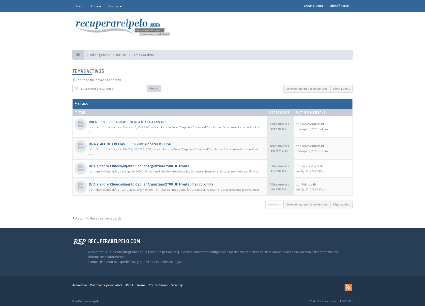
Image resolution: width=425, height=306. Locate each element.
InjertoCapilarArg (107, 171)
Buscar (113, 6)
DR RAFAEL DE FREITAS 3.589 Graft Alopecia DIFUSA (130, 144)
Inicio (80, 6)
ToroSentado (311, 124)
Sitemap (177, 285)
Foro (95, 6)
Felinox (307, 184)
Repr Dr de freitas (108, 127)
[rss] (348, 287)
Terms (141, 285)
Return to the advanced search (98, 80)
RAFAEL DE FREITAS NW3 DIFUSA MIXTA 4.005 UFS (128, 121)
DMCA (129, 285)
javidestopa (310, 166)
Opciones (274, 204)
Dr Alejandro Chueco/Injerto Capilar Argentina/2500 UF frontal (140, 166)
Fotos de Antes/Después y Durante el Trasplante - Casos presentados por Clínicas (208, 171)
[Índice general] (78, 55)
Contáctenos (158, 285)
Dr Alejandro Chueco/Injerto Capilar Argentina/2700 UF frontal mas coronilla (151, 184)
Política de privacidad (106, 285)
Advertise (79, 285)
